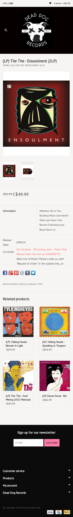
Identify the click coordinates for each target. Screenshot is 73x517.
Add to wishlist (10, 284)
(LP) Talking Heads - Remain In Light (17, 343)
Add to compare (28, 284)
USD (5, 3)
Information (9, 211)
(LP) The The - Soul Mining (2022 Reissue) (18, 397)
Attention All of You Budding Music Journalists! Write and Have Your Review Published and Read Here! (54, 220)
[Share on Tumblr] (27, 273)
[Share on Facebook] (5, 273)
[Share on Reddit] (22, 273)
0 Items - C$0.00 (61, 3)
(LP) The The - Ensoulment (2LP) (28, 65)
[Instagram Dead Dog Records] (47, 454)
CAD (11, 3)
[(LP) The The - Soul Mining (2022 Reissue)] (18, 376)
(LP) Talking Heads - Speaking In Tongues (54, 343)
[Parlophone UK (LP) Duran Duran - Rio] (54, 376)
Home (6, 65)
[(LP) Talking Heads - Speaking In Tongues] (54, 322)
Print (40, 284)
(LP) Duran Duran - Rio (54, 396)
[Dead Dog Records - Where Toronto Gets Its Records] (42, 30)
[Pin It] (16, 273)
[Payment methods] (50, 511)
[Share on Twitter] (33, 273)
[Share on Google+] (10, 273)
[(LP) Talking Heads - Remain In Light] (18, 322)
